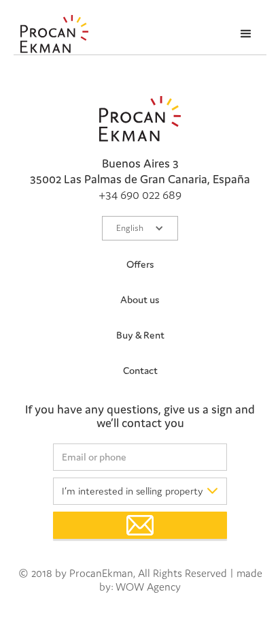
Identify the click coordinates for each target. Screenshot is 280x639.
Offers (140, 264)
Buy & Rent (140, 334)
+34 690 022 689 (140, 194)
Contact (140, 370)
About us (140, 299)
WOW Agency (148, 586)
